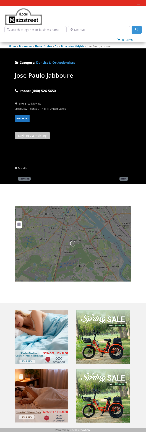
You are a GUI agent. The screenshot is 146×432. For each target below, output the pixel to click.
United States (43, 46)
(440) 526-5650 (44, 90)
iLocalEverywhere (80, 430)
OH (56, 46)
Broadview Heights (72, 46)
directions (22, 118)
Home (12, 46)
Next (123, 178)
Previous (24, 178)
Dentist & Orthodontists (55, 62)
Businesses (25, 46)
